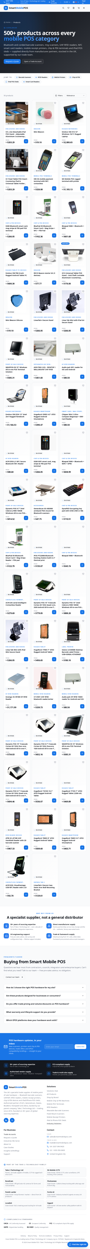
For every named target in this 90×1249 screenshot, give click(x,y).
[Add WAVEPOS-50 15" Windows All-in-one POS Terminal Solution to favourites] (27, 338)
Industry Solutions (54, 1123)
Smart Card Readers (32, 82)
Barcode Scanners (25, 77)
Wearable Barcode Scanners (58, 1110)
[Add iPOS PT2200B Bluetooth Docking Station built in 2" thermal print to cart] (54, 565)
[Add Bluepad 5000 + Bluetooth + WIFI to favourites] (83, 197)
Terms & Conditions (45, 1236)
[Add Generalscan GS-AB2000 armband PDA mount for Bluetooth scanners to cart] (54, 518)
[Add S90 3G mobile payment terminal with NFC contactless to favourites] (55, 150)
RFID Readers (42, 77)
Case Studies (9, 1147)
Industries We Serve (12, 1141)
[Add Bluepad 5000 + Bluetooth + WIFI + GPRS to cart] (82, 471)
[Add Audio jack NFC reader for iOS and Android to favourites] (83, 338)
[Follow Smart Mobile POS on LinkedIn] (6, 1120)
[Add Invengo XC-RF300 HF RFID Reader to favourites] (27, 668)
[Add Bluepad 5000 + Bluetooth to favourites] (83, 527)
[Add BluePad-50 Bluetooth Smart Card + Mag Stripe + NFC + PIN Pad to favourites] (55, 197)
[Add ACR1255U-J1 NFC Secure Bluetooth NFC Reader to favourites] (27, 433)
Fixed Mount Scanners (55, 1114)
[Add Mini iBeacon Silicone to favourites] (27, 291)
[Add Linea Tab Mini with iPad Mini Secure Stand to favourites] (27, 621)
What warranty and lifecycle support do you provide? (31, 1012)
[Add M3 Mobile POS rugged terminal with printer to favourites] (83, 150)
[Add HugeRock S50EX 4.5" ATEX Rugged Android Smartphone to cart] (54, 424)
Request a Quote (12, 61)
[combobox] (75, 95)
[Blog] (12, 1120)
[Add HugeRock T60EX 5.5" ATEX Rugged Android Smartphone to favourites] (83, 809)
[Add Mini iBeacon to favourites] (55, 103)
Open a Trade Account (32, 61)
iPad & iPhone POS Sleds (56, 1120)
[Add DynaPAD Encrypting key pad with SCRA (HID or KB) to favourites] (83, 480)
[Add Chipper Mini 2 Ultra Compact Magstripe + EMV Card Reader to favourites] (83, 385)
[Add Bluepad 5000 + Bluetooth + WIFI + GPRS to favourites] (83, 433)
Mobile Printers (59, 77)
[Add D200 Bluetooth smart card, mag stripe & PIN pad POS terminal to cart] (26, 235)
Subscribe (80, 1046)
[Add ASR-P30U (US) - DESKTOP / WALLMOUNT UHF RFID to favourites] (55, 338)
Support (7, 1154)
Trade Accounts (54, 2)
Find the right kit (79, 1244)
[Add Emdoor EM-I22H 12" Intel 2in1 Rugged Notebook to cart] (26, 424)
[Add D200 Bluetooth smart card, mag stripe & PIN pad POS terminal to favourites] (27, 197)
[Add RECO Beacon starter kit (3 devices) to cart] (54, 282)
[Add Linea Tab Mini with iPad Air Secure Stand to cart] (82, 329)
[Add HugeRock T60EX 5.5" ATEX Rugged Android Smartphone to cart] (82, 847)
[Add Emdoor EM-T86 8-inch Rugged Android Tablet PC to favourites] (27, 244)
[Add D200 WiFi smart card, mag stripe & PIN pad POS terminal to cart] (54, 471)
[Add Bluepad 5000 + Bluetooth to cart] (82, 565)
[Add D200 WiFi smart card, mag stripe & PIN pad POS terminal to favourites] (55, 433)
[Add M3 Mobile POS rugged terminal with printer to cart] (82, 188)
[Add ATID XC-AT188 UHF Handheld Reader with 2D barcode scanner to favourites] (27, 809)
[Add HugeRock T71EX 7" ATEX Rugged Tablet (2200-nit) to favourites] (83, 762)
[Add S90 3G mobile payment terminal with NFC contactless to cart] (54, 188)
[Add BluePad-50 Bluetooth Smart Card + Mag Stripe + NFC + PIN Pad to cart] (54, 235)
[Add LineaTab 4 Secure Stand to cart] (54, 329)
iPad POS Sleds (13, 82)
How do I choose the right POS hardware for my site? (30, 987)
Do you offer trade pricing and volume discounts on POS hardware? (37, 1004)
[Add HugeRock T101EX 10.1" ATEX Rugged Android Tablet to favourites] (55, 762)
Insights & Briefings (11, 1151)
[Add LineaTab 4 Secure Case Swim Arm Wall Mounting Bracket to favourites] (55, 856)
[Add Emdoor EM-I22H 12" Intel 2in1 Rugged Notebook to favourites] (27, 385)
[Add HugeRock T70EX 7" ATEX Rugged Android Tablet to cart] (54, 659)
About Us (7, 1144)
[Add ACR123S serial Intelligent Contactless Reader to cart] (26, 612)
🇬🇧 (76, 2)
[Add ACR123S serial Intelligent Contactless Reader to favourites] (27, 574)
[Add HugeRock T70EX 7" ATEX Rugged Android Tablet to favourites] (55, 621)
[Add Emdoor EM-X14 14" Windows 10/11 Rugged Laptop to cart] (82, 141)
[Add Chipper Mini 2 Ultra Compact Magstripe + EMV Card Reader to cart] (82, 424)
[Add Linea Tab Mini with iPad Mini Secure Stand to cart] (26, 659)
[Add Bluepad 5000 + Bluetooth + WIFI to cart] (82, 235)
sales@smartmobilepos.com (61, 1137)
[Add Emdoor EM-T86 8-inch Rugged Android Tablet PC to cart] (26, 282)
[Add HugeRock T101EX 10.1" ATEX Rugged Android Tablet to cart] (54, 800)
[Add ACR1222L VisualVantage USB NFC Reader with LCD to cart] (26, 895)
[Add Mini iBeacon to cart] (54, 141)
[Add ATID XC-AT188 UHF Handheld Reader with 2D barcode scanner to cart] (26, 847)
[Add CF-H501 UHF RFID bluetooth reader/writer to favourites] (55, 668)
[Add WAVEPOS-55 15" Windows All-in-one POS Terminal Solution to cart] (82, 753)
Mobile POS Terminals (55, 1104)
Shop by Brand (52, 1097)
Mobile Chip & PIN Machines (58, 1101)
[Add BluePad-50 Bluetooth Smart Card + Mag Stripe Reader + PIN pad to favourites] (27, 527)
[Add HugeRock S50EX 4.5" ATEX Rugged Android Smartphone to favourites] (55, 385)
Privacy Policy (58, 1236)
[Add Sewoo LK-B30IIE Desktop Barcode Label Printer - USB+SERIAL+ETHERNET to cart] (82, 659)
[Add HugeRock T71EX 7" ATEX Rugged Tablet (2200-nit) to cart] (82, 800)
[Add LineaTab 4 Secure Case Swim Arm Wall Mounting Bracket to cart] (54, 895)
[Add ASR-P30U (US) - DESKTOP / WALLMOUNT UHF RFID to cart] (54, 377)
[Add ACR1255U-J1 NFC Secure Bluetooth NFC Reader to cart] (26, 471)
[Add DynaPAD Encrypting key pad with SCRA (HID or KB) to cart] (82, 518)
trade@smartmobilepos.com (61, 1143)
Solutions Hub (52, 1091)
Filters (60, 95)
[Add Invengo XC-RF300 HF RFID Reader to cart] (26, 706)
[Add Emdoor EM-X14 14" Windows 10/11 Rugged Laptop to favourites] (83, 103)
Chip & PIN (76, 77)
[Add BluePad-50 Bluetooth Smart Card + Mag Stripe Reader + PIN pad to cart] (26, 565)
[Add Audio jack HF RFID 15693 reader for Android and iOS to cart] (82, 706)
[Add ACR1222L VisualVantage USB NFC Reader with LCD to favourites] (27, 856)
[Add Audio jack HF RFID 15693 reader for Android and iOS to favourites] (83, 668)
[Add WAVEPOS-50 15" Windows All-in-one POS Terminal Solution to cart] (26, 377)
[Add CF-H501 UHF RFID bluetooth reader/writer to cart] (54, 706)
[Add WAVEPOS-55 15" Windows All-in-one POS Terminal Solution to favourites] (83, 715)
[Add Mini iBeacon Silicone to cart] (26, 329)
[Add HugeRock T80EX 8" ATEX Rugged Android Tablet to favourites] (55, 809)
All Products (51, 1094)
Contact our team (12, 977)
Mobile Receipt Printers (56, 1117)
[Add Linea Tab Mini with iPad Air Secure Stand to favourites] (83, 291)
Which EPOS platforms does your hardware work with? (31, 1020)
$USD (66, 2)
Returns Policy (32, 1236)
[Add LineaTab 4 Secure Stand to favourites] (55, 291)
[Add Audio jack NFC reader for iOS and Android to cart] (82, 377)
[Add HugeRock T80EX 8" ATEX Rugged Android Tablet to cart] (54, 847)
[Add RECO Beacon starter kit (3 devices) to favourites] (55, 244)
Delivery (23, 1236)
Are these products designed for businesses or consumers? (33, 995)
